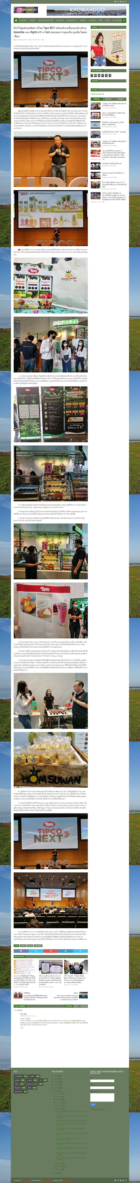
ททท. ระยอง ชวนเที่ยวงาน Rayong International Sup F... (67, 1139)
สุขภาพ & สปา (71, 20)
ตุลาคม (58, 1096)
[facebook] (115, 1)
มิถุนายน (59, 1105)
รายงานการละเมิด (97, 1109)
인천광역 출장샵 (76, 1021)
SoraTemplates (25, 1180)
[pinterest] (123, 1)
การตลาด (92, 20)
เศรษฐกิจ (83, 20)
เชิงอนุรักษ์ (59, 20)
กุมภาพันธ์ (59, 1166)
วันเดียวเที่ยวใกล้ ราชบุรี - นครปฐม (114, 132)
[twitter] (118, 1)
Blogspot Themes (46, 1180)
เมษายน (59, 1108)
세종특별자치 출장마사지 (72, 1023)
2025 (56, 1079)
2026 (56, 1076)
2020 (56, 1173)
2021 (56, 1091)
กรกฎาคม (59, 1102)
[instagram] (125, 1)
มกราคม (59, 1169)
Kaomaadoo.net (67, 1180)
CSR (100, 20)
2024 (56, 1082)
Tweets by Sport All (97, 94)
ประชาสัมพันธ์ (118, 20)
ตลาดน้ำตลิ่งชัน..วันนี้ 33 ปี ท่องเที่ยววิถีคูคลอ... (71, 1121)
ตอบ (22, 1027)
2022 (56, 1088)
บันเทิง (107, 20)
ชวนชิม (32, 20)
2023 (56, 1085)
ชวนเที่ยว (23, 20)
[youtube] (120, 1)
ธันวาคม (59, 1093)
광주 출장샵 (43, 1021)
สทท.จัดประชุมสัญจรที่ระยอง (112, 163)
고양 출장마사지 (36, 1023)
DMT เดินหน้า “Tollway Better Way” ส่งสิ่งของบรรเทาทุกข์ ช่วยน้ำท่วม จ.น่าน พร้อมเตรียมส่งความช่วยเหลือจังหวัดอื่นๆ (75, 979)
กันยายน (59, 1099)
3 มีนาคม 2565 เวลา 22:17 (28, 1016)
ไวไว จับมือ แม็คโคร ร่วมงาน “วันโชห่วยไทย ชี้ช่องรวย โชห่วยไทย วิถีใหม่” (114, 184)
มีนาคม (59, 1163)
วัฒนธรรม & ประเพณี (45, 20)
